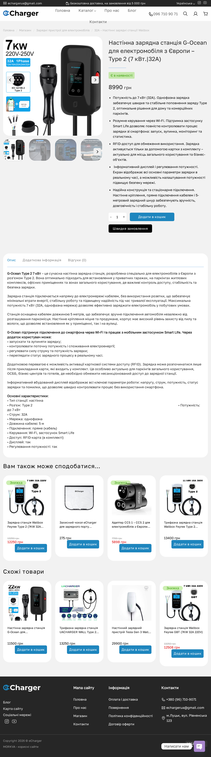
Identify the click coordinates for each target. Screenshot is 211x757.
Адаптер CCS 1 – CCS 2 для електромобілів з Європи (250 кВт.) (131, 525)
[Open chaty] (199, 746)
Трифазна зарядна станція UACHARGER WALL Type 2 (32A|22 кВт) (79, 630)
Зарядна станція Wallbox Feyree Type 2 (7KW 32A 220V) (25, 525)
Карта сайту (13, 709)
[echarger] (21, 13)
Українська (184, 3)
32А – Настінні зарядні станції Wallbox (121, 30)
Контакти (98, 21)
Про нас (111, 10)
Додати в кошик (152, 217)
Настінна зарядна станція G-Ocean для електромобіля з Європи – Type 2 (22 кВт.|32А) (26, 630)
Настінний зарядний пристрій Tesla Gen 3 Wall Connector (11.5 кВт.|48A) (130, 630)
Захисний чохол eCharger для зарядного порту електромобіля (78, 525)
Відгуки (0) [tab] (77, 260)
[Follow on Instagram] (199, 3)
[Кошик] (205, 14)
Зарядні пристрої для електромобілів (63, 30)
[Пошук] (185, 13)
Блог (132, 10)
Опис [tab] (11, 260)
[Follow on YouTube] (205, 3)
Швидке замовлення (130, 228)
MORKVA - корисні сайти (21, 746)
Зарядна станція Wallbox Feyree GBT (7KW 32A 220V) (183, 630)
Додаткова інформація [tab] (42, 260)
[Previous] (10, 80)
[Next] (95, 80)
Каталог (86, 10)
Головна (62, 10)
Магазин (25, 30)
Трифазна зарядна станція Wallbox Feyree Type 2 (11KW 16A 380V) (183, 525)
